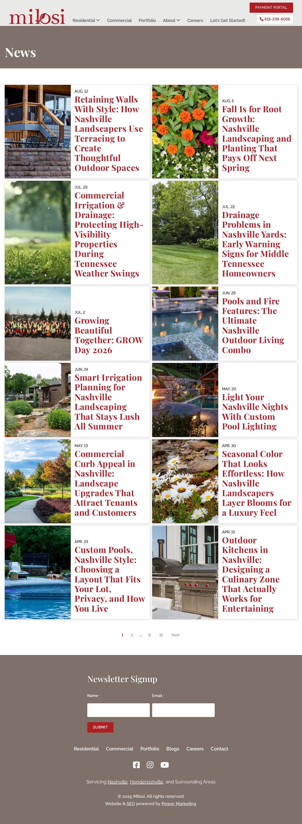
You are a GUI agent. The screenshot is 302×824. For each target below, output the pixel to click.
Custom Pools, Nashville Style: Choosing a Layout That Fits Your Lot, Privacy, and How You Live (110, 579)
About (169, 20)
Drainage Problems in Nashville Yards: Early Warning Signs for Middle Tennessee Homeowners (255, 244)
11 (149, 635)
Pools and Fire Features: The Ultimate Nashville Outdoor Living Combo (253, 325)
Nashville (118, 782)
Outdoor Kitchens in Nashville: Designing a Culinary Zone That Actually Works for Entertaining (251, 574)
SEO (131, 803)
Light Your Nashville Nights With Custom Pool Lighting (255, 411)
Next (176, 635)
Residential (84, 20)
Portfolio (147, 20)
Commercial (119, 20)
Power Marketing (179, 803)
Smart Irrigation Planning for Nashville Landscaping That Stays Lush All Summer (108, 401)
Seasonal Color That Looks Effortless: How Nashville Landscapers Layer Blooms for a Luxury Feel (256, 483)
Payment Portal (271, 7)
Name (93, 695)
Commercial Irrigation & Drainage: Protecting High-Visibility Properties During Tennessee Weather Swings (109, 234)
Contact (219, 749)
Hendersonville (146, 782)
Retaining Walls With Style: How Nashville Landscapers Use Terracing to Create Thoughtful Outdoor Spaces (109, 133)
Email (158, 695)
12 (161, 635)
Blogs (172, 749)
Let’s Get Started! (227, 20)
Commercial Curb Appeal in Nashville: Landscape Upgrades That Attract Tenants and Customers (106, 483)
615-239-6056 (277, 19)
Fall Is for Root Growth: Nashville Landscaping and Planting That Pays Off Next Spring (257, 138)
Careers (195, 20)
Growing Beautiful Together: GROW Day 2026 (109, 334)
